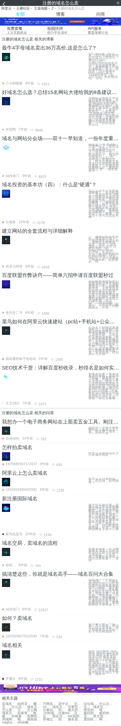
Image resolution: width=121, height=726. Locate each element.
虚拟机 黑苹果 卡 (91, 719)
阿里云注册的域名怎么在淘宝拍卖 (103, 454)
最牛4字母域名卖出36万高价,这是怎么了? (49, 48)
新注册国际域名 (19, 498)
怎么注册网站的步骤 (19, 707)
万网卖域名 (50, 703)
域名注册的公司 (104, 710)
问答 (100, 14)
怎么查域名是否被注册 (9, 710)
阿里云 (6, 8)
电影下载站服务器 (22, 719)
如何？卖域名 (17, 618)
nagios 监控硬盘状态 (9, 722)
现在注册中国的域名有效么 (60, 716)
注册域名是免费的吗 (47, 716)
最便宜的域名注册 (7, 716)
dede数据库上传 (25, 722)
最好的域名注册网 (91, 713)
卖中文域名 (66, 703)
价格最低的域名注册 (19, 716)
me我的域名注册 (75, 716)
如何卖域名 (25, 703)
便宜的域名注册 (91, 710)
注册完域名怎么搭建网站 (75, 707)
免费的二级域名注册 (34, 716)
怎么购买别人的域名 (34, 710)
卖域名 (7, 703)
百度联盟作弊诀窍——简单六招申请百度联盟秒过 (57, 275)
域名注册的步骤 (9, 713)
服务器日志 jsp (75, 719)
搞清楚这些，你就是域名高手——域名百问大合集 (57, 574)
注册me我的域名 (66, 713)
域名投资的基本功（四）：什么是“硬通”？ (49, 184)
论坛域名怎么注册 (91, 703)
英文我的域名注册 (101, 716)
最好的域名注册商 (38, 713)
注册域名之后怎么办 (88, 707)
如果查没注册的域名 (25, 713)
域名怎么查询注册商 (60, 707)
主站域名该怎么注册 (22, 710)
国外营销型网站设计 (63, 719)
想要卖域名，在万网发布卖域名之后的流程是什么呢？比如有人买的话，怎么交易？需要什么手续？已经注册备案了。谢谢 (103, 554)
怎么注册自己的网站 (7, 707)
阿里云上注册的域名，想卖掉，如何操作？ (103, 480)
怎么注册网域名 (107, 703)
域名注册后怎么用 (101, 707)
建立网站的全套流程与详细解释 (37, 231)
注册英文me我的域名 (88, 716)
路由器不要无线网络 (34, 719)
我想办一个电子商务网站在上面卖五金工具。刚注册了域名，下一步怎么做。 (103, 430)
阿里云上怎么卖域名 (25, 473)
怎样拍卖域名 (17, 447)
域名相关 (12, 645)
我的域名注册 (63, 710)
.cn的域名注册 (50, 713)
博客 (60, 14)
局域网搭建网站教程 (9, 719)
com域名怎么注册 (47, 707)
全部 (20, 14)
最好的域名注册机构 (107, 713)
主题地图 (41, 8)
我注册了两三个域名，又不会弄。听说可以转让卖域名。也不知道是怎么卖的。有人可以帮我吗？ (103, 628)
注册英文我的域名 (79, 713)
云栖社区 (23, 8)
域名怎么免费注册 (34, 707)
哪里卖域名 (38, 703)
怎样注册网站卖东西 (79, 703)
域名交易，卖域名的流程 (30, 543)
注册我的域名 (50, 710)
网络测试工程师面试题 (104, 719)
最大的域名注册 (75, 710)
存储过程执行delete (50, 719)
